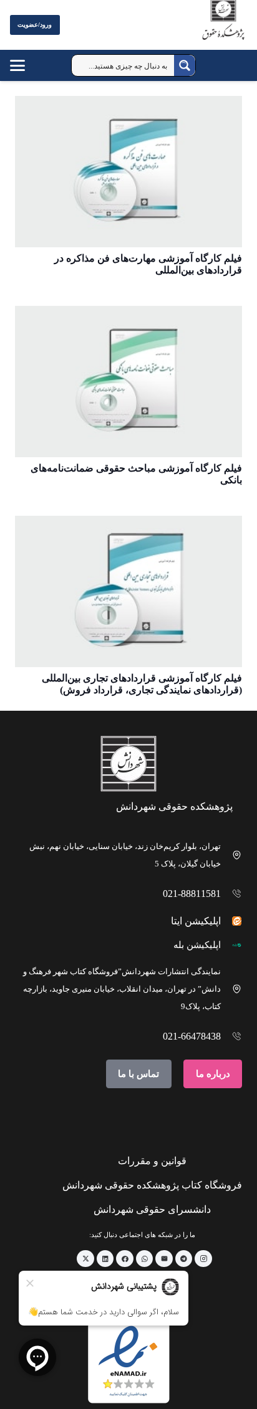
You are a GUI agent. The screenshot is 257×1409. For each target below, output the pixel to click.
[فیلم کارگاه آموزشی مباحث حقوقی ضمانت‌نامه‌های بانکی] (128, 381)
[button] (29, 65)
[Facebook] (124, 1259)
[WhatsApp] (144, 1259)
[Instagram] (203, 1259)
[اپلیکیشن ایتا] (232, 921)
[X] (85, 1259)
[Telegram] (184, 1259)
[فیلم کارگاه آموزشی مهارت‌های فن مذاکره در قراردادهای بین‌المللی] (128, 171)
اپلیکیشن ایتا (196, 921)
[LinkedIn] (105, 1259)
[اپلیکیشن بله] (232, 945)
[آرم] (223, 27)
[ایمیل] (164, 1259)
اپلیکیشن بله (197, 945)
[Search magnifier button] (184, 65)
